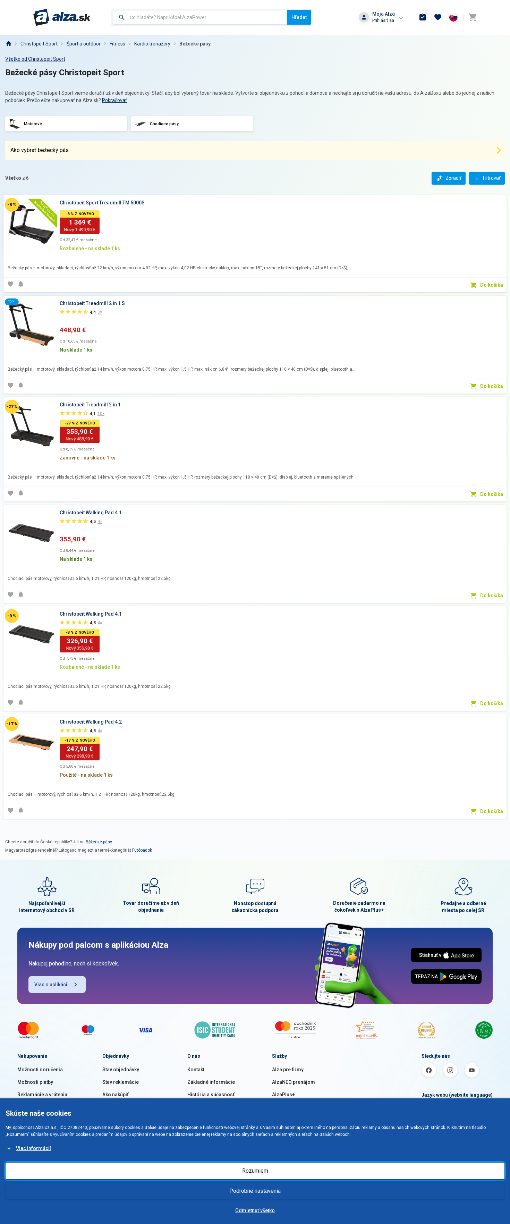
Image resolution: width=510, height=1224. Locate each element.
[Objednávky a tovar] (422, 17)
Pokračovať (114, 100)
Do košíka (491, 285)
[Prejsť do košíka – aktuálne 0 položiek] (472, 17)
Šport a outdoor (84, 44)
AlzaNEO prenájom (293, 1082)
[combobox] (200, 17)
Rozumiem (255, 1170)
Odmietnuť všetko (255, 1210)
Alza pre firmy (288, 1069)
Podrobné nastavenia (255, 1191)
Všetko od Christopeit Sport (35, 59)
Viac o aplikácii (51, 984)
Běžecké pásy (99, 841)
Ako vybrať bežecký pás (39, 150)
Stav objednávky (120, 1069)
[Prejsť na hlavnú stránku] (62, 17)
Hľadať (299, 17)
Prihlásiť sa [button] (383, 20)
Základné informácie (211, 1082)
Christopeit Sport (39, 44)
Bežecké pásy (195, 44)
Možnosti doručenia (40, 1069)
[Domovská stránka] (8, 44)
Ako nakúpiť (115, 1094)
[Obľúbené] (438, 17)
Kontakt (195, 1069)
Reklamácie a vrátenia (42, 1094)
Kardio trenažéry (152, 44)
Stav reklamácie (120, 1082)
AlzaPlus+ (283, 1094)
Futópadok (142, 850)
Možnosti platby (35, 1082)
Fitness (117, 44)
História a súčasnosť (211, 1094)
